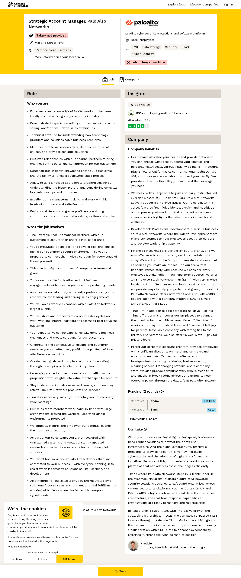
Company (132, 79)
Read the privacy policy (19, 546)
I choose (43, 558)
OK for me (69, 558)
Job (111, 79)
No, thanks (17, 558)
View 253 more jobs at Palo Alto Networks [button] (87, 510)
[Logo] (18, 4)
